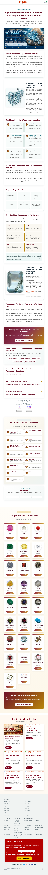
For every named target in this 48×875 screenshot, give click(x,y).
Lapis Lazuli (24, 607)
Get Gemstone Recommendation (24, 704)
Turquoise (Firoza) (38, 625)
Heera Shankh (28, 804)
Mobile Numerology (18, 834)
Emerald (10, 551)
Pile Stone (10, 644)
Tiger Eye (38, 644)
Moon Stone (38, 588)
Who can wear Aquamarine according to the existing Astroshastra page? (23, 384)
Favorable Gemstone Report (30, 361)
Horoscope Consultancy (16, 821)
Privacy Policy (7, 829)
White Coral (24, 657)
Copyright (6, 832)
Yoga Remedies (27, 825)
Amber (10, 588)
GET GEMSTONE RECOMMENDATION (24, 340)
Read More (8, 747)
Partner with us (7, 834)
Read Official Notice (24, 858)
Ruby (10, 533)
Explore (24, 681)
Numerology (26, 827)
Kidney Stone (10, 607)
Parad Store (6, 808)
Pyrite (9, 682)
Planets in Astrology (39, 832)
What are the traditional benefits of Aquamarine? (17, 381)
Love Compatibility (28, 834)
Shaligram (27, 803)
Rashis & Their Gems (36, 358)
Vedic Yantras (7, 803)
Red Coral (38, 533)
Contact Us (6, 820)
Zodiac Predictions (18, 828)
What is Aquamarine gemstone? (13, 374)
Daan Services (17, 825)
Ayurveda (26, 823)
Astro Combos (28, 801)
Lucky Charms (7, 806)
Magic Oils (27, 808)
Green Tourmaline (10, 625)
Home (5, 6)
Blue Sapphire (9, 570)
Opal (38, 607)
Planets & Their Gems (25, 358)
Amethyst (24, 588)
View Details (10, 537)
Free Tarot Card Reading (17, 836)
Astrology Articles (28, 820)
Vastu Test (16, 830)
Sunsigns (37, 829)
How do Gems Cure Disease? (13, 358)
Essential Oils (27, 806)
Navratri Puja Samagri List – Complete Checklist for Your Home (33, 757)
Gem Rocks (24, 677)
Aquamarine (24, 644)
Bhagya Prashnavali (18, 832)
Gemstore (10, 6)
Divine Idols (6, 810)
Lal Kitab (36, 822)
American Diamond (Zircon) (38, 663)
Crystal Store (6, 815)
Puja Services (17, 823)
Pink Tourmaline (24, 625)
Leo (41, 294)
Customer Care (7, 823)
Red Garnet (10, 662)
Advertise (6, 825)
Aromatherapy (38, 820)
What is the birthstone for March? (14, 378)
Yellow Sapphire (24, 551)
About (5, 822)
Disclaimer (6, 830)
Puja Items (27, 812)
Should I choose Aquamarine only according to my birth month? (20, 394)
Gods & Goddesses (39, 827)
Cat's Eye (38, 570)
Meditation (26, 829)
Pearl (24, 533)
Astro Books (27, 810)
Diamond (38, 551)
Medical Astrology (38, 834)
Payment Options (7, 827)
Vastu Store (6, 813)
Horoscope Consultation (17, 361)
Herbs (26, 813)
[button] (46, 2)
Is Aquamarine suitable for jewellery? (14, 391)
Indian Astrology (38, 830)
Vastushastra (27, 822)
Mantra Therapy (27, 832)
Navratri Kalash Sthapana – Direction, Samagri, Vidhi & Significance (12, 777)
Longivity (37, 823)
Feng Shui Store (7, 812)
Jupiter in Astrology (30, 291)
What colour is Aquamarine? (12, 388)
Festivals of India (27, 830)
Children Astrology (38, 825)
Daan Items (27, 815)
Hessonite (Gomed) (24, 570)
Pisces (39, 290)
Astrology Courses (18, 826)
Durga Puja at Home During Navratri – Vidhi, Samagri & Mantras (12, 757)
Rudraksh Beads (7, 801)
